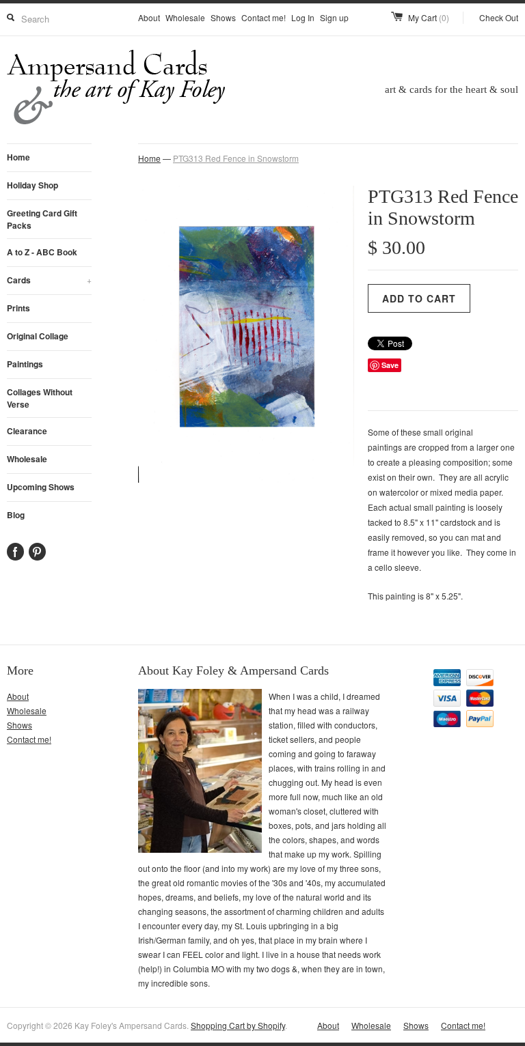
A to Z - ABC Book (42, 252)
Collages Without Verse (39, 398)
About (149, 17)
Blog (16, 515)
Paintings (25, 364)
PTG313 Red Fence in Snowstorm (236, 158)
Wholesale (185, 17)
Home (18, 157)
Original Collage (37, 336)
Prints (18, 308)
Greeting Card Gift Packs (42, 219)
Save (390, 365)
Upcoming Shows (41, 487)
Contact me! (263, 17)
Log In (302, 17)
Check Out (498, 17)
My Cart (428, 17)
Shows (223, 17)
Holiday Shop (32, 185)
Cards (49, 280)
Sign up (334, 17)
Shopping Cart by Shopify (238, 1025)
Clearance (27, 431)
